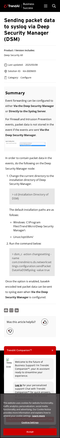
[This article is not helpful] (10, 331)
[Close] (56, 398)
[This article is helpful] (44, 322)
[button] (45, 6)
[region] (30, 415)
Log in (18, 385)
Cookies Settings (30, 422)
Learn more (38, 415)
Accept (30, 431)
